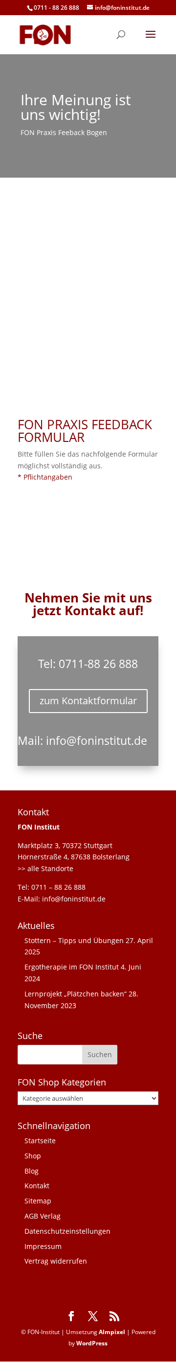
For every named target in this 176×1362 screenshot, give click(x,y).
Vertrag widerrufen (55, 1261)
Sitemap (37, 1200)
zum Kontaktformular (88, 700)
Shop (32, 1155)
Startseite (40, 1140)
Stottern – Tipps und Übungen (74, 940)
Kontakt (36, 1185)
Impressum (43, 1246)
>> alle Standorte (45, 868)
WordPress (92, 1343)
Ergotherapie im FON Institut (71, 966)
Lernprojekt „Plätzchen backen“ (75, 993)
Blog (31, 1171)
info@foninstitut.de (96, 740)
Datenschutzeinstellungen (67, 1231)
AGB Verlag (42, 1216)
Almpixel (112, 1332)
